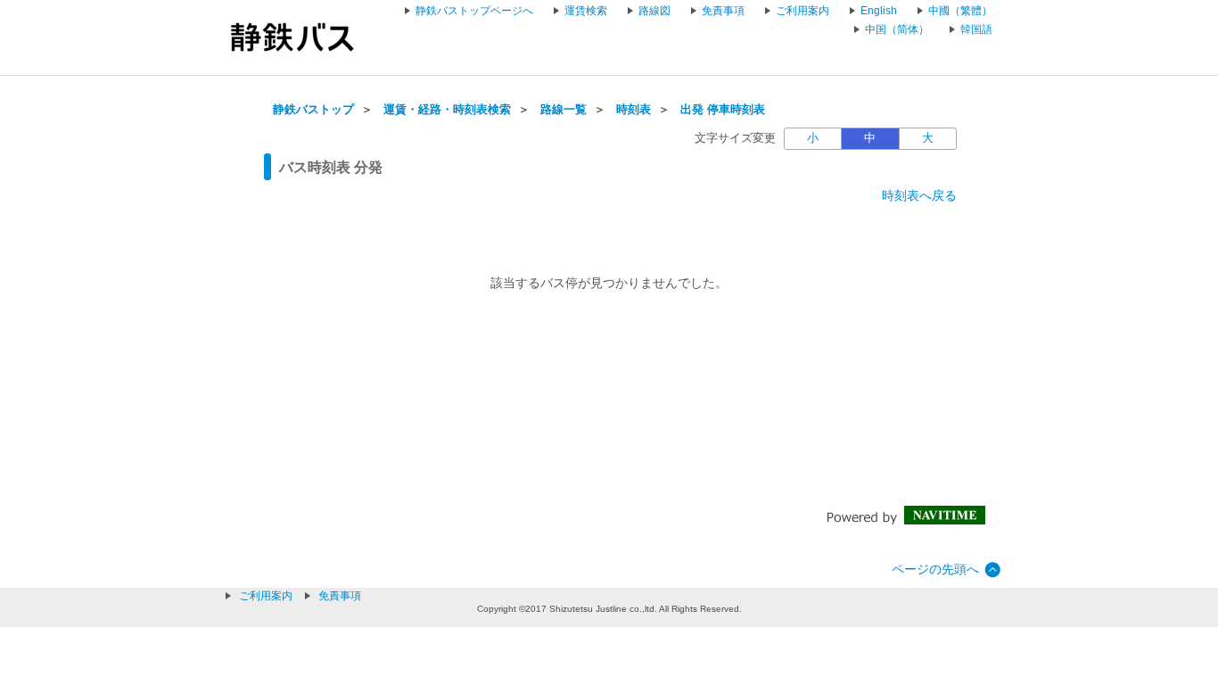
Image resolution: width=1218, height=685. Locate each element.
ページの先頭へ (935, 569)
